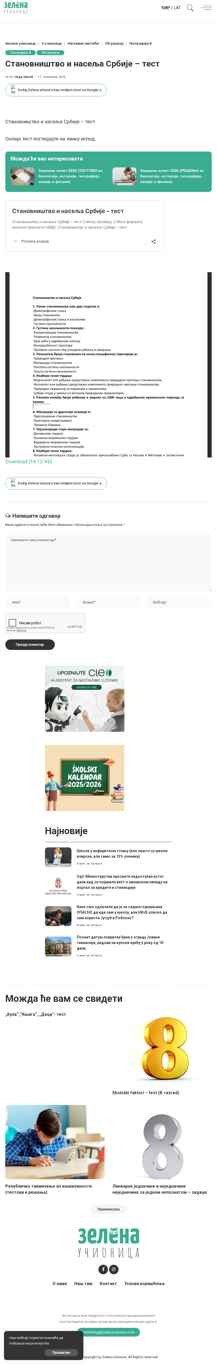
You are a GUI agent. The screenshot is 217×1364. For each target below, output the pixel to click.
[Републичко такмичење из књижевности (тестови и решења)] (55, 1142)
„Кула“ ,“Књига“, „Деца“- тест (35, 1014)
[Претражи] (189, 8)
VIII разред (50, 52)
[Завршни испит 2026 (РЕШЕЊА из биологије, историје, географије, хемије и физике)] (159, 176)
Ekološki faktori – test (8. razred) (145, 1092)
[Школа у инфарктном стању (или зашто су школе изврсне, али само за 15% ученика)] (58, 857)
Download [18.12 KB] (28, 462)
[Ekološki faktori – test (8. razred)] (162, 1048)
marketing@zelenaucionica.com (108, 1332)
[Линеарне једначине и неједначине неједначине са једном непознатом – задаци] (162, 1142)
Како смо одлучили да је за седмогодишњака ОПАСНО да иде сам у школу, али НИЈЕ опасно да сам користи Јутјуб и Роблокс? (122, 912)
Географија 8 (20, 52)
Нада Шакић (24, 76)
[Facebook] (103, 1269)
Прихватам (61, 1352)
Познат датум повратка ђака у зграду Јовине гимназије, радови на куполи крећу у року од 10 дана (120, 942)
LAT (177, 7)
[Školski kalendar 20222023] (84, 777)
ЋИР (165, 7)
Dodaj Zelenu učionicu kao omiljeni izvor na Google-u (59, 90)
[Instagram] (114, 1269)
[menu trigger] (205, 8)
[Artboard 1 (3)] (84, 698)
